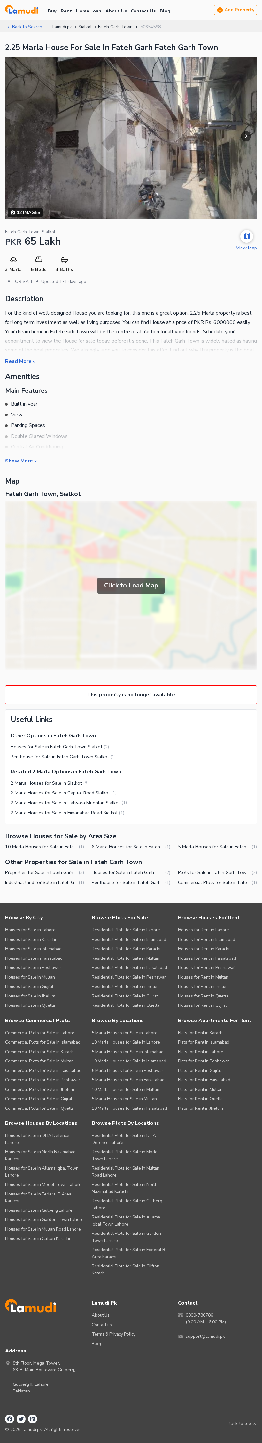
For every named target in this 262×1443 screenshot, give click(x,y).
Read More (18, 361)
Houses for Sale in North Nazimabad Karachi (40, 1155)
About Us (116, 11)
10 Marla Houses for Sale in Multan (125, 1089)
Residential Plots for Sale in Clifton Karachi (125, 1269)
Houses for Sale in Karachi (30, 939)
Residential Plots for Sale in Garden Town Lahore (126, 1236)
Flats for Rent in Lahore (200, 1052)
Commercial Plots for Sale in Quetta (39, 1108)
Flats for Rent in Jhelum (200, 1108)
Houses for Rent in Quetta (203, 996)
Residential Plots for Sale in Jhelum (126, 986)
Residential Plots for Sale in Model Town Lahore (125, 1155)
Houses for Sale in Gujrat (29, 986)
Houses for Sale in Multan (30, 977)
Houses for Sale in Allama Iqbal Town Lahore (42, 1171)
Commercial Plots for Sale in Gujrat (38, 1099)
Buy (52, 11)
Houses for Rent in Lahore (203, 930)
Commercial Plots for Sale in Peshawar (42, 1080)
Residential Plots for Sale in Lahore (126, 930)
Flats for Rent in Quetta (200, 1099)
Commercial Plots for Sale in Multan (39, 1061)
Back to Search (27, 27)
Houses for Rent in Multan (203, 977)
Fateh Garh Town (115, 27)
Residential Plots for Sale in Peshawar (129, 977)
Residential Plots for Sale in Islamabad (129, 939)
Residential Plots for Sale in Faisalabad (129, 968)
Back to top (239, 1424)
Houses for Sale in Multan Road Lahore (43, 1229)
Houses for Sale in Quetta (30, 1005)
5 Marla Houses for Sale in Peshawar (127, 1071)
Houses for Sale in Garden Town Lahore (44, 1220)
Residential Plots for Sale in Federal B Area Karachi (128, 1253)
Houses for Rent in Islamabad (206, 939)
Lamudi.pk (62, 27)
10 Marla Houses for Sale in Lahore (126, 1042)
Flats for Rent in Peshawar (203, 1061)
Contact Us (143, 11)
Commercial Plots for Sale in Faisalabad (43, 1071)
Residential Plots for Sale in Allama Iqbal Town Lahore (126, 1220)
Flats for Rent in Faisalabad (204, 1080)
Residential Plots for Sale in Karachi (126, 949)
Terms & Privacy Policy (113, 1334)
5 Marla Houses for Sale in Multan (124, 1099)
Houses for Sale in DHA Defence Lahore (37, 1139)
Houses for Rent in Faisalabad (207, 958)
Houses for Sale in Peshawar (33, 968)
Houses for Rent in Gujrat (202, 1005)
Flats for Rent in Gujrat (199, 1071)
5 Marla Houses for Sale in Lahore (125, 1033)
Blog (165, 11)
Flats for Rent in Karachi (201, 1033)
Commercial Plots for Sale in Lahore (39, 1033)
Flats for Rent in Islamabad (203, 1042)
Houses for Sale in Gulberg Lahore (39, 1210)
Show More (19, 460)
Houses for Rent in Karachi (203, 949)
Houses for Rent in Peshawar (206, 968)
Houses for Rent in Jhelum (203, 986)
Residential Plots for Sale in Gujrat (125, 996)
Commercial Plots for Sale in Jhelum (39, 1089)
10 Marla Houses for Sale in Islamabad (129, 1061)
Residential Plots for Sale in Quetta (125, 1005)
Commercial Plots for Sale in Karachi (40, 1052)
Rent (66, 11)
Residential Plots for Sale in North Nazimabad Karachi (125, 1188)
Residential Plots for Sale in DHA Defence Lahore (124, 1139)
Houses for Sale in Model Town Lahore (43, 1184)
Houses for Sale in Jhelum (30, 996)
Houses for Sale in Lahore (30, 930)
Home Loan (88, 11)
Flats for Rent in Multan (200, 1089)
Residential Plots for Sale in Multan (125, 958)
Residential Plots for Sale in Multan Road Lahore (125, 1171)
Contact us (102, 1325)
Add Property (239, 10)
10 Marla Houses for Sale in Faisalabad (129, 1108)
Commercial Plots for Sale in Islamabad (43, 1042)
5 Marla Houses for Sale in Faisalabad (128, 1080)
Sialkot (85, 27)
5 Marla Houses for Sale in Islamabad (128, 1052)
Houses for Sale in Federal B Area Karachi (38, 1197)
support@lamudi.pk (205, 1336)
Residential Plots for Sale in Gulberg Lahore (127, 1204)
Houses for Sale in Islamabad (33, 949)
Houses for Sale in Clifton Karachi (37, 1238)
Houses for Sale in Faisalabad (34, 958)
